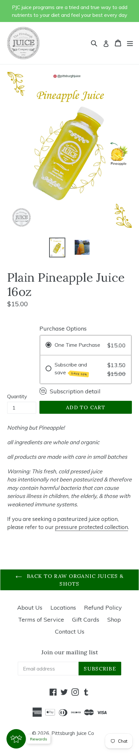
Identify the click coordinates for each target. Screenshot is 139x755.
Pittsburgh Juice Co (72, 733)
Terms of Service (41, 619)
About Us (29, 607)
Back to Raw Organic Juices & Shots (74, 580)
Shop (114, 619)
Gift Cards (85, 619)
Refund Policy (103, 607)
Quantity (17, 396)
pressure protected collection (91, 527)
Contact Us (69, 631)
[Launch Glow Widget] (16, 739)
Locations (63, 607)
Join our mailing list (69, 652)
